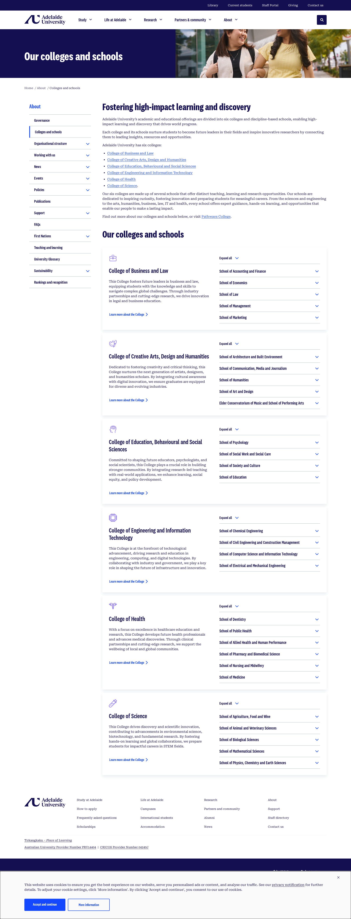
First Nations (42, 236)
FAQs (37, 224)
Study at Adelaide (89, 800)
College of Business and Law (130, 153)
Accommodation (153, 826)
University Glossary (47, 259)
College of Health (121, 179)
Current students (240, 5)
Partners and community (222, 808)
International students (157, 817)
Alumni (209, 817)
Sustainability (43, 270)
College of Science (122, 186)
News (37, 166)
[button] (338, 877)
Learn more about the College (126, 314)
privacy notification (288, 885)
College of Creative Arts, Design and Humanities (146, 160)
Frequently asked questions (97, 817)
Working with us (44, 155)
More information (89, 904)
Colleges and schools (48, 132)
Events (38, 178)
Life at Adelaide (152, 800)
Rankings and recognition (50, 282)
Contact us (315, 5)
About (272, 800)
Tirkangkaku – (48, 840)
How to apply (87, 808)
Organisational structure (50, 143)
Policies (39, 189)
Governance (42, 120)
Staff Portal (270, 5)
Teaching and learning (48, 247)
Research (210, 800)
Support (39, 212)
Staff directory (278, 817)
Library (213, 5)
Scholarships (86, 826)
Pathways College (216, 216)
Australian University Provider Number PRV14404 (60, 847)
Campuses (148, 808)
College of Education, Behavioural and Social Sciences (151, 166)
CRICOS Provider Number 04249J (124, 847)
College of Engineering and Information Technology (150, 173)
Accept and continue (45, 904)
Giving (293, 5)
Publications (42, 201)
